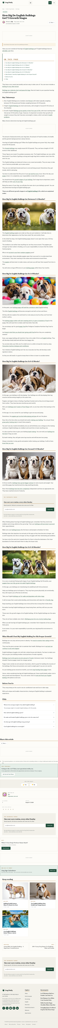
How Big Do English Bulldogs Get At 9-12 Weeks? (17, 67)
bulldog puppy (30, 268)
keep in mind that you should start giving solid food (20, 332)
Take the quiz (6, 848)
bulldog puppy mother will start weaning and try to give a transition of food (27, 320)
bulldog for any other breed (10, 86)
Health (26, 1001)
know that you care (8, 443)
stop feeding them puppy (40, 669)
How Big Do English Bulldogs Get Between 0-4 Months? (19, 62)
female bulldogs (10, 148)
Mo (12, 21)
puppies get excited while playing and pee (24, 416)
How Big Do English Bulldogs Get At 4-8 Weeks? (17, 65)
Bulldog (17, 9)
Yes (25, 784)
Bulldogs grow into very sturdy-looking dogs (38, 619)
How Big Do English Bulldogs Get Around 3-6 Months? (18, 69)
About (6, 1024)
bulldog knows (16, 530)
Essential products (29, 1007)
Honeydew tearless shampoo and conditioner (15, 346)
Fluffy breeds (28, 996)
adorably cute (6, 51)
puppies (7, 262)
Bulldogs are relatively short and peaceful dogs (16, 90)
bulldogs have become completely (19, 488)
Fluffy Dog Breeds (10, 9)
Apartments (28, 1013)
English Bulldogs (14, 106)
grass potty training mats (9, 422)
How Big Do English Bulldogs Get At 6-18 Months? (17, 72)
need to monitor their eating (41, 640)
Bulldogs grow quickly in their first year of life (27, 110)
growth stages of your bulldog (23, 179)
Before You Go (9, 76)
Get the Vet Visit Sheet (8, 774)
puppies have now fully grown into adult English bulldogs (18, 583)
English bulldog (9, 233)
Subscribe (50, 509)
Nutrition (27, 1004)
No (33, 784)
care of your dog (18, 181)
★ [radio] (3, 809)
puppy (4, 176)
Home (3, 9)
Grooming (27, 999)
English (44, 338)
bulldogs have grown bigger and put (23, 483)
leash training (32, 431)
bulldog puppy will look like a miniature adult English (28, 307)
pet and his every (34, 174)
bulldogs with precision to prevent (45, 524)
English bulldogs (29, 48)
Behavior (27, 1010)
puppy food (22, 326)
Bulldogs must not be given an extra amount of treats (17, 658)
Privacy (18, 1024)
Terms (23, 1024)
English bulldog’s (33, 191)
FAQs (6, 79)
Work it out (52, 870)
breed (31, 101)
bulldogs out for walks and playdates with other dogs (28, 596)
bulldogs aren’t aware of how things (18, 407)
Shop (26, 993)
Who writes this (12, 1024)
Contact (34, 1024)
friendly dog (49, 600)
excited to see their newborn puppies (19, 252)
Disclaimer (28, 1024)
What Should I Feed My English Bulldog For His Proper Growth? (21, 74)
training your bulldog (37, 420)
